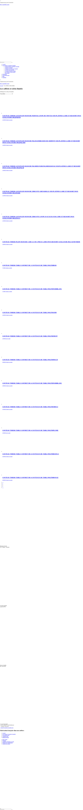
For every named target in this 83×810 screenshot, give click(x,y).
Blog (3, 76)
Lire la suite (8, 338)
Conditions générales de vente (8, 741)
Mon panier (7, 4)
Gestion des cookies (6, 743)
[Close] (0, 808)
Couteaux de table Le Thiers (10, 70)
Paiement (4, 740)
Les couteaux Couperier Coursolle (9, 65)
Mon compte (2, 4)
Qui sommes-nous (5, 75)
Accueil (3, 64)
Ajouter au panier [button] (9, 119)
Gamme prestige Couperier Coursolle (12, 66)
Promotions (4, 74)
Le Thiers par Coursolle (9, 69)
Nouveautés (7, 73)
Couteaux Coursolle (9, 67)
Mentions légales (5, 737)
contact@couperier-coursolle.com (6, 727)
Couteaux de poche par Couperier (11, 68)
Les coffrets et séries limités (10, 72)
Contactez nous (5, 736)
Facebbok (4, 77)
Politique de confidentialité (7, 742)
